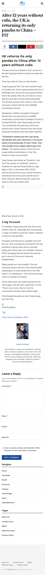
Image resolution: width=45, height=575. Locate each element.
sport (4, 498)
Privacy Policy (8, 535)
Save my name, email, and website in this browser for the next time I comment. (22, 449)
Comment (7, 386)
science (5, 489)
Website (5, 437)
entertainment (8, 503)
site (34, 241)
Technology (7, 493)
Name (5, 416)
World (4, 480)
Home (4, 11)
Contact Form (7, 522)
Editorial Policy (8, 531)
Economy (6, 484)
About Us (5, 517)
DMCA (4, 526)
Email (5, 426)
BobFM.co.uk (12, 569)
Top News (11, 11)
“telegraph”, (35, 113)
